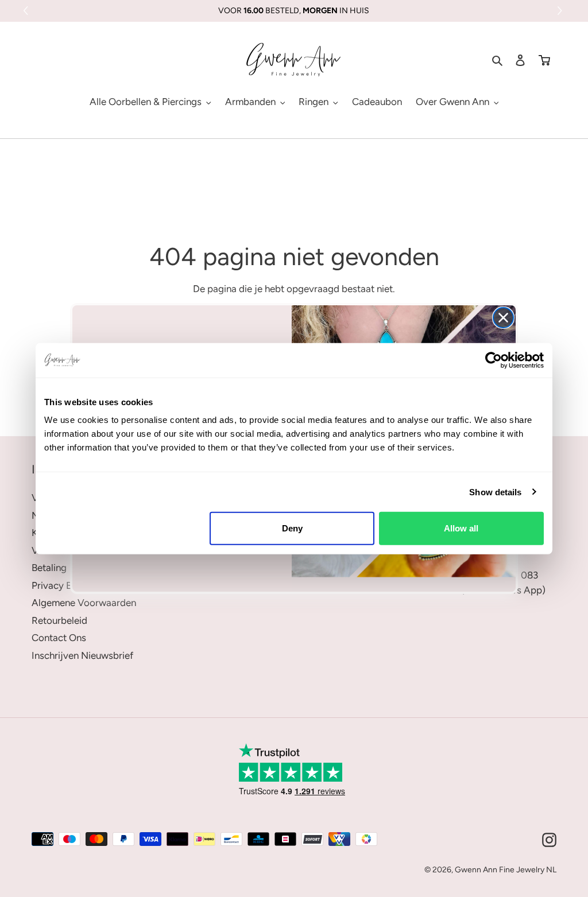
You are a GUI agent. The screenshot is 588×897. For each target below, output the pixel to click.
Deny (292, 528)
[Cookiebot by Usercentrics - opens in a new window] (493, 359)
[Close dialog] (503, 318)
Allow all (461, 528)
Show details (495, 491)
